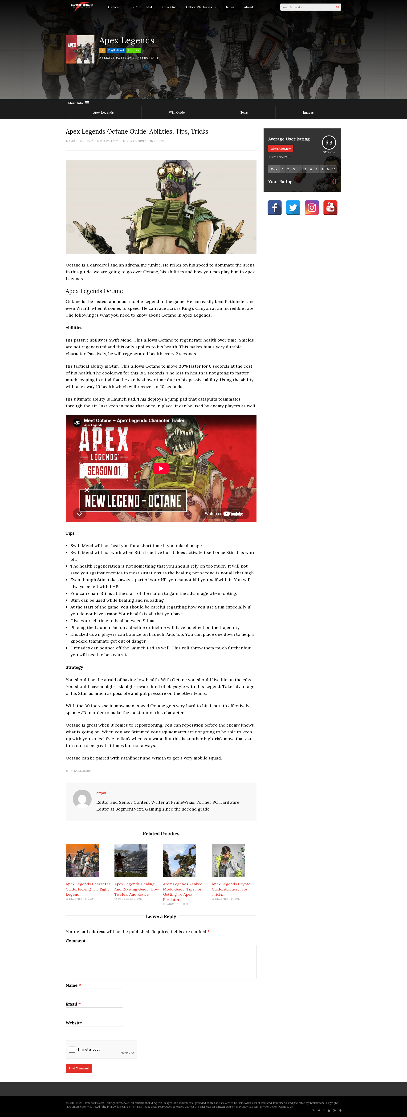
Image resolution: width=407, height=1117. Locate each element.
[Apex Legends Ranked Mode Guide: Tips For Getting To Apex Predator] (179, 875)
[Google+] (334, 1110)
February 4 (147, 57)
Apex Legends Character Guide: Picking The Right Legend (88, 889)
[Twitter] (319, 1110)
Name (71, 985)
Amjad (73, 141)
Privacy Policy (268, 1106)
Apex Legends (103, 113)
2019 (131, 57)
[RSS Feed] (314, 1110)
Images (308, 113)
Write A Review (281, 148)
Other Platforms (199, 7)
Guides (159, 141)
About (248, 7)
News (230, 7)
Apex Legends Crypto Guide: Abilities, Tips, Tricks (231, 889)
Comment (75, 940)
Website (74, 1023)
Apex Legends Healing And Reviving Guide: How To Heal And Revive (136, 889)
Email (71, 1004)
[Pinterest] (340, 1110)
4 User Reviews (277, 157)
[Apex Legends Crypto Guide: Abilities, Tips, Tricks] (228, 875)
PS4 (149, 7)
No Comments (136, 141)
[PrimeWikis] (82, 11)
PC (134, 7)
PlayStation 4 (116, 50)
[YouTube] (329, 1110)
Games (113, 7)
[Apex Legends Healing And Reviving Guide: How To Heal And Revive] (130, 875)
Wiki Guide (177, 113)
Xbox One (169, 7)
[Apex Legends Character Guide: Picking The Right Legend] (82, 875)
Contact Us (286, 1106)
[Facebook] (324, 1110)
